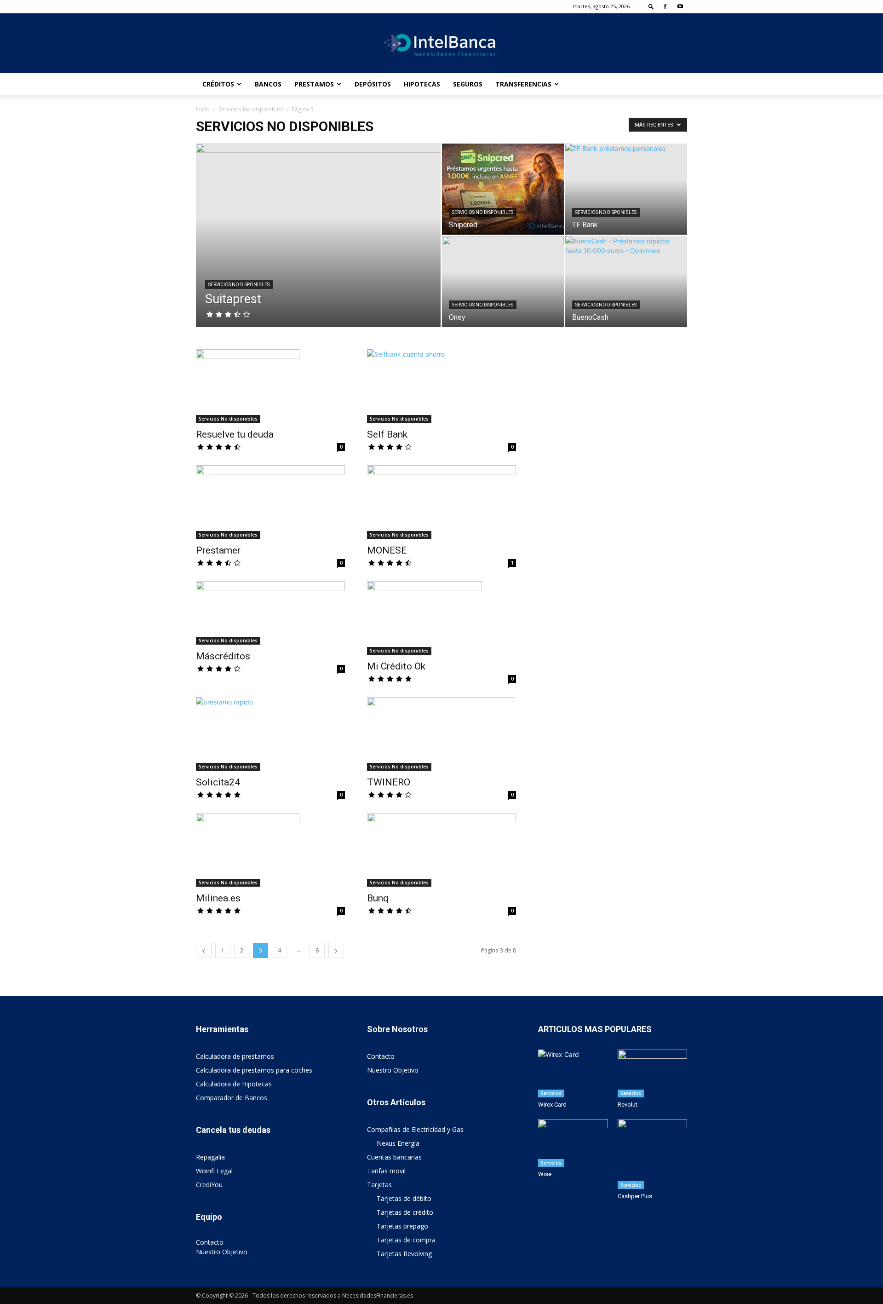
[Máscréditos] (270, 613)
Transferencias (523, 84)
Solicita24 (218, 782)
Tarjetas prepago (402, 1226)
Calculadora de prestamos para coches (254, 1070)
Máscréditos (223, 656)
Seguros (467, 84)
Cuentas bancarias (394, 1157)
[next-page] (336, 950)
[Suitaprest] (318, 250)
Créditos (218, 84)
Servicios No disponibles (250, 109)
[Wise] (573, 1143)
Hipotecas (422, 84)
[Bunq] (441, 850)
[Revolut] (653, 1073)
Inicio (203, 109)
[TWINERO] (441, 734)
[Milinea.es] (270, 850)
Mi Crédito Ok (396, 666)
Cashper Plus (635, 1196)
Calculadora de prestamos (235, 1056)
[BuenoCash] (626, 281)
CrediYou (209, 1184)
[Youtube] (680, 6)
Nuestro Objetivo (221, 1251)
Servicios (551, 1093)
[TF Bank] (626, 189)
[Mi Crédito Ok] (441, 618)
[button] (651, 6)
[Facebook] (665, 6)
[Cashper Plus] (653, 1154)
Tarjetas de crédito (405, 1212)
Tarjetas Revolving (404, 1253)
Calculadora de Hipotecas (234, 1083)
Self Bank (387, 434)
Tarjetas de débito (404, 1198)
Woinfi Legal (214, 1170)
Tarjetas (379, 1184)
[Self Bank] (441, 386)
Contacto (210, 1242)
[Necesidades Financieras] (441, 43)
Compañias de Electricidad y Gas (415, 1129)
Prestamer (218, 550)
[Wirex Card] (573, 1073)
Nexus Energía (398, 1143)
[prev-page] (204, 950)
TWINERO (388, 782)
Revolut (627, 1104)
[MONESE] (441, 502)
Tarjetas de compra (406, 1239)
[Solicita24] (270, 734)
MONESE (387, 550)
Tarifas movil (386, 1170)
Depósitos (373, 84)
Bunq (378, 898)
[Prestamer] (270, 502)
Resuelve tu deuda (235, 434)
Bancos (268, 84)
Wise (544, 1174)
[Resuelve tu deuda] (270, 386)
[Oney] (503, 281)
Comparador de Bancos (231, 1097)
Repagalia (210, 1157)
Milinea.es (218, 898)
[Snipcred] (503, 189)
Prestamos (314, 84)
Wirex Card (552, 1104)
